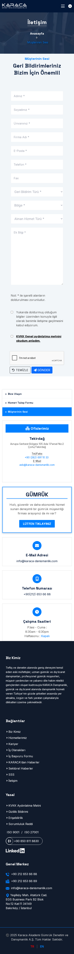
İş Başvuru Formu (20, 756)
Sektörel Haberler (20, 768)
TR (32, 946)
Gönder (43, 370)
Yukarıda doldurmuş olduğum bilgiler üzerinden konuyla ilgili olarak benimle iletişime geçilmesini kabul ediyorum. (39, 318)
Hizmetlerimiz (17, 738)
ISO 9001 (13, 832)
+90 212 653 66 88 (24, 874)
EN (41, 946)
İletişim (12, 780)
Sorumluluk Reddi (20, 824)
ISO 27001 (31, 832)
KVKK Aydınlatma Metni (24, 805)
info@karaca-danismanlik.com (37, 561)
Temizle (21, 370)
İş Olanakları (16, 750)
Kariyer (13, 744)
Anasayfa (37, 33)
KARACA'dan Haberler (24, 762)
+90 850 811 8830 (26, 841)
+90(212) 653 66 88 (37, 594)
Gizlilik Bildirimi (18, 811)
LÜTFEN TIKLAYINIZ (37, 524)
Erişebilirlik (15, 818)
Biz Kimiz (14, 731)
